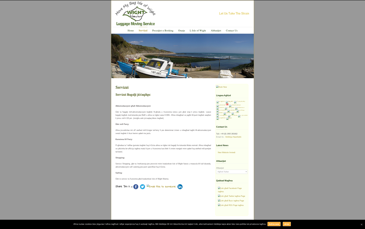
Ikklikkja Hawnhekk (233, 137)
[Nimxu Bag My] (221, 87)
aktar (286, 224)
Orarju (181, 30)
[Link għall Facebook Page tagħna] (232, 190)
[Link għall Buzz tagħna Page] (231, 200)
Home (131, 30)
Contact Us (232, 30)
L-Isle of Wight (198, 30)
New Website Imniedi (226, 152)
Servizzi (143, 30)
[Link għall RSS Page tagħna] (231, 205)
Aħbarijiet (216, 30)
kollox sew (274, 224)
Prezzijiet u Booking (162, 30)
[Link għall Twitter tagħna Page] (231, 196)
